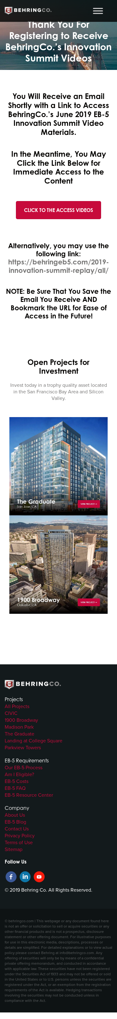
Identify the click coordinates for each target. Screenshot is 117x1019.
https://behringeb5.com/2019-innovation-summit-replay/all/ (58, 266)
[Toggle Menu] (98, 11)
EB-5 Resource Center (29, 794)
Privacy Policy (20, 835)
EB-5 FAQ (15, 788)
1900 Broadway (21, 719)
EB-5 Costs (16, 781)
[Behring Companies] (28, 11)
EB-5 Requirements (27, 760)
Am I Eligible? (19, 774)
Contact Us (17, 828)
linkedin (25, 876)
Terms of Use (19, 842)
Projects (14, 699)
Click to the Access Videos (58, 210)
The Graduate (19, 733)
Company (17, 808)
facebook (11, 876)
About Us (15, 814)
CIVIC (11, 713)
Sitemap (13, 849)
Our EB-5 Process (23, 767)
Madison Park (19, 726)
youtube (39, 876)
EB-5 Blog (15, 821)
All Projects (17, 706)
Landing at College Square (33, 740)
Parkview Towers (23, 747)
